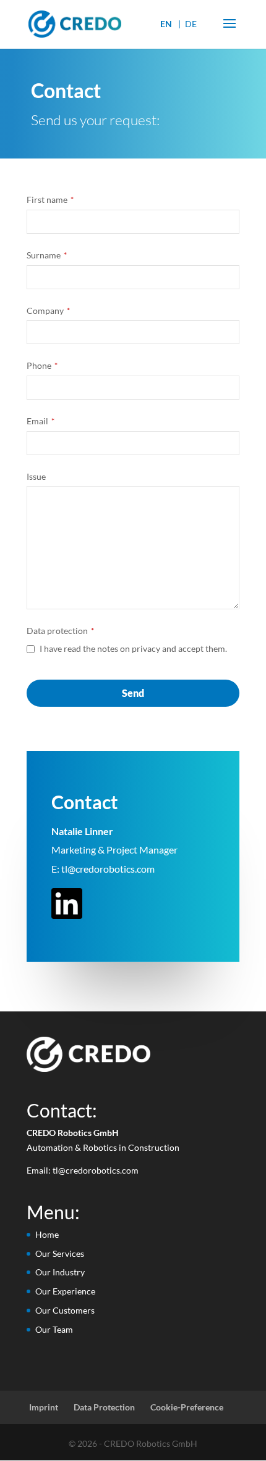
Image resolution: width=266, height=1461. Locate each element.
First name (50, 199)
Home (47, 1234)
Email (40, 421)
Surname (47, 255)
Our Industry (60, 1272)
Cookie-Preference (186, 1407)
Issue (36, 476)
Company (48, 310)
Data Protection (104, 1407)
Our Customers (65, 1310)
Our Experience (65, 1291)
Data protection (60, 630)
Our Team (54, 1329)
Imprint (43, 1407)
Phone (42, 365)
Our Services (59, 1253)
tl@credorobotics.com (108, 869)
